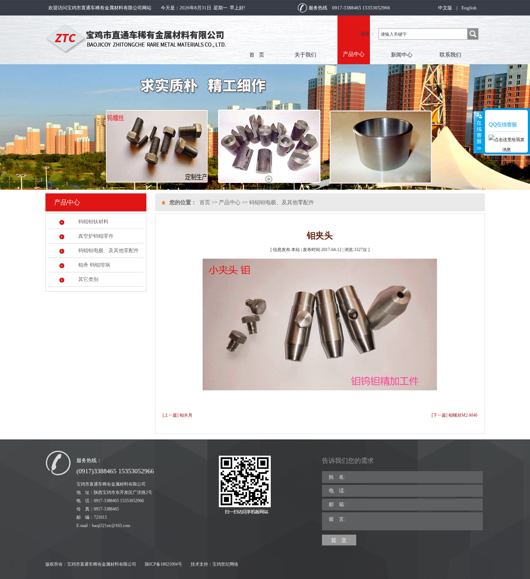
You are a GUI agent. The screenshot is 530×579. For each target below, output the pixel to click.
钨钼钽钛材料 (93, 221)
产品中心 (354, 53)
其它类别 (88, 279)
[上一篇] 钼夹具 (178, 415)
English (469, 7)
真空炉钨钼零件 (96, 236)
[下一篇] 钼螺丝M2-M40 (454, 415)
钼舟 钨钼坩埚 (94, 265)
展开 (478, 132)
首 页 (256, 55)
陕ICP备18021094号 (163, 564)
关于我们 (305, 55)
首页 (204, 202)
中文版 (445, 7)
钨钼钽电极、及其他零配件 (108, 250)
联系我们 (450, 55)
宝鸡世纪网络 (225, 564)
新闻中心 (401, 55)
